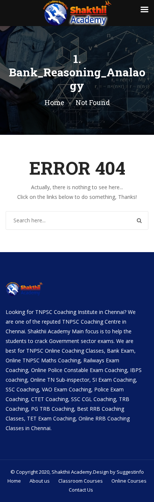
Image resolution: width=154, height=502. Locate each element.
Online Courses (129, 480)
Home (54, 102)
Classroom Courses (80, 480)
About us (40, 480)
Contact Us (81, 489)
